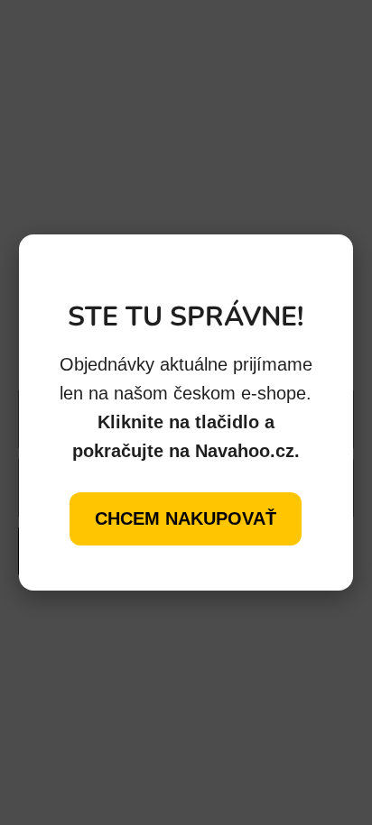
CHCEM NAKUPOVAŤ (185, 518)
